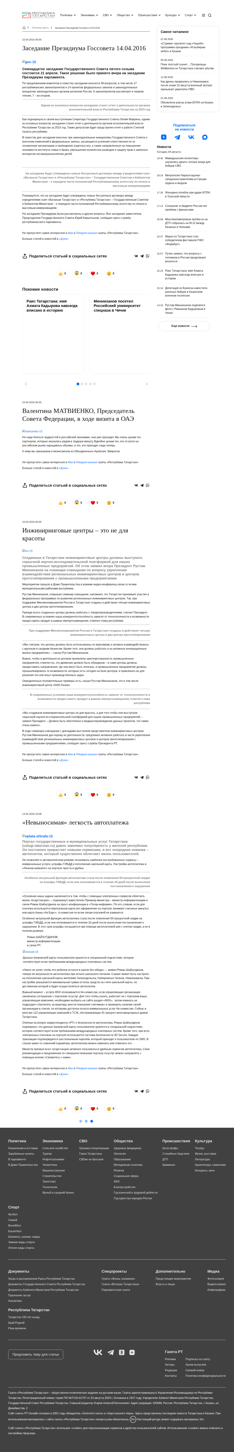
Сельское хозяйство (55, 1148)
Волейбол (14, 1225)
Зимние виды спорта (21, 1242)
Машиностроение (53, 1170)
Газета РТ (174, 1352)
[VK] (97, 1353)
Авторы (170, 1364)
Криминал (168, 1164)
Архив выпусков (196, 1364)
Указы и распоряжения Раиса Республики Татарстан (41, 1278)
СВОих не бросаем (91, 1159)
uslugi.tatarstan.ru (38, 846)
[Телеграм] (177, 137)
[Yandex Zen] (132, 1353)
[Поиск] (210, 15)
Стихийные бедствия (175, 1153)
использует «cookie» (69, 1428)
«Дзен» (64, 238)
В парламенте (17, 1159)
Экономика (88, 15)
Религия (119, 1170)
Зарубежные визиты (21, 1153)
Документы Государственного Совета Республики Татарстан (46, 1284)
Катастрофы (170, 1148)
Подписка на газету (198, 1359)
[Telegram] (141, 255)
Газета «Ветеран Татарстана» (120, 1284)
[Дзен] (163, 137)
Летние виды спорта (21, 1247)
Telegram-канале (86, 233)
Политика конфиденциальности (206, 1375)
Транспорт (49, 1181)
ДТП (165, 1159)
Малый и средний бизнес (58, 1192)
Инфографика (216, 1289)
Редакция (171, 1370)
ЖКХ (117, 1181)
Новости (164, 147)
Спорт (189, 15)
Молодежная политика (128, 1164)
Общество (123, 15)
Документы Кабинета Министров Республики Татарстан (43, 1289)
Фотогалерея (215, 1278)
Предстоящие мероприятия (173, 1278)
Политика (66, 15)
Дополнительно (170, 1271)
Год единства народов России (133, 1198)
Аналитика (15, 1300)
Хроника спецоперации (94, 1148)
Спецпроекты (114, 1271)
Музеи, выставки (205, 1153)
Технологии (49, 1187)
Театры (199, 1148)
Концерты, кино (205, 1170)
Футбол (12, 1214)
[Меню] (203, 15)
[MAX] (204, 137)
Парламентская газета (116, 1289)
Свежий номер (195, 1370)
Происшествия (147, 15)
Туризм (47, 1153)
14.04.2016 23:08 (31, 814)
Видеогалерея (216, 1284)
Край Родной (16, 1322)
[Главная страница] (39, 15)
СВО (106, 15)
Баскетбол (14, 1231)
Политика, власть (40, 28)
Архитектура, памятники (210, 1164)
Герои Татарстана (90, 1153)
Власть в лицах (165, 1284)
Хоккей (12, 1220)
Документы (18, 1271)
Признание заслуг (19, 1295)
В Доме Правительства (23, 1164)
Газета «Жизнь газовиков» (118, 1278)
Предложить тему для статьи (36, 1354)
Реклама (170, 1359)
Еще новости (180, 325)
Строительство (51, 1176)
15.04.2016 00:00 (31, 39)
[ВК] (191, 137)
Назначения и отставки (23, 1148)
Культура (171, 15)
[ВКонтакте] (136, 255)
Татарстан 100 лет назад (23, 1317)
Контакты (171, 1375)
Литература (202, 1159)
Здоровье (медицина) (127, 1148)
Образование (122, 1159)
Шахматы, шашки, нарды (24, 1236)
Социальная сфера (126, 1176)
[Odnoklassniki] (122, 1353)
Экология (120, 1153)
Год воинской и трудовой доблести (136, 1192)
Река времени (17, 1328)
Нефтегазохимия (53, 1159)
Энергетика (49, 1164)
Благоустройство (125, 1187)
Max (70, 233)
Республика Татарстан (29, 1310)
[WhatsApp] (147, 255)
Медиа (213, 1271)
